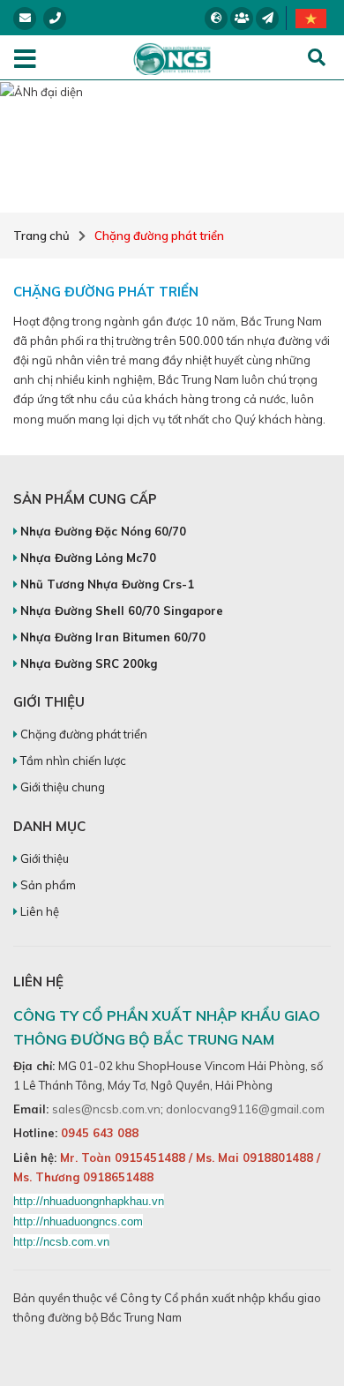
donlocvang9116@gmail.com (245, 1109)
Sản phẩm (47, 885)
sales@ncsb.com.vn (106, 1109)
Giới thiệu (43, 858)
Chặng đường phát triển (159, 236)
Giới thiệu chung (61, 787)
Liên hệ (38, 911)
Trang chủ (41, 236)
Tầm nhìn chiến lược (72, 760)
